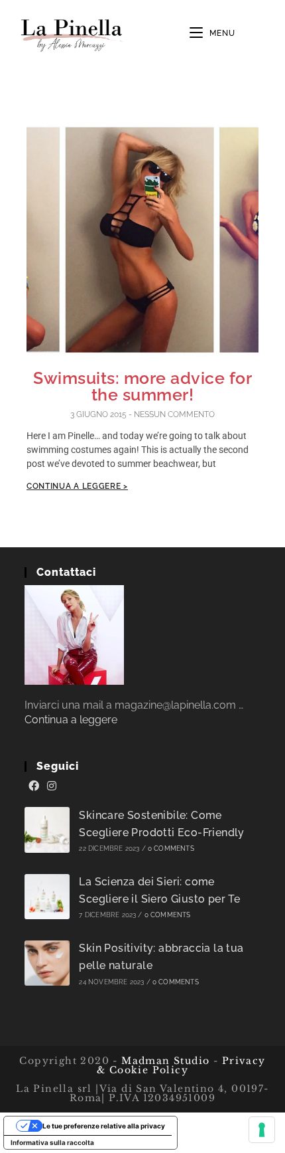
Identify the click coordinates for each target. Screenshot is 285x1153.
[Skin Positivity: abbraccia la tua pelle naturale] (47, 963)
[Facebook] (33, 786)
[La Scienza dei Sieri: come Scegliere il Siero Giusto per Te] (47, 897)
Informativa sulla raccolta (52, 1142)
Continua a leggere (71, 719)
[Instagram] (51, 786)
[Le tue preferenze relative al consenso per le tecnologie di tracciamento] (261, 1129)
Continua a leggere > (77, 486)
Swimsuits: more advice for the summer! (142, 386)
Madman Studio (164, 1061)
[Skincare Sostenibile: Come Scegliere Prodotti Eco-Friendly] (47, 830)
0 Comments (171, 848)
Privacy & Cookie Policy (181, 1065)
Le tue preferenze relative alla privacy (103, 1126)
